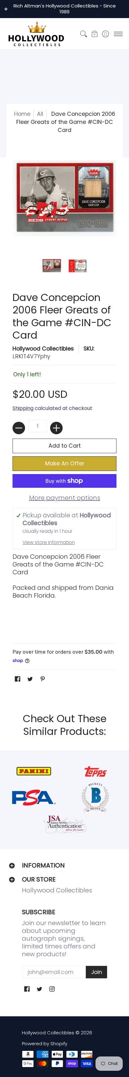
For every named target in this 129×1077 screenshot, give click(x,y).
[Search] (83, 33)
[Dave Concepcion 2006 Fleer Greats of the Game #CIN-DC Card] (51, 266)
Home (22, 114)
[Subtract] (19, 428)
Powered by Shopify (44, 1043)
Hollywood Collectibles (43, 348)
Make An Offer (64, 463)
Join (96, 972)
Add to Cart (65, 445)
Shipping (23, 408)
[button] (94, 33)
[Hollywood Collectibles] (36, 33)
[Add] (56, 428)
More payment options (64, 498)
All (40, 114)
